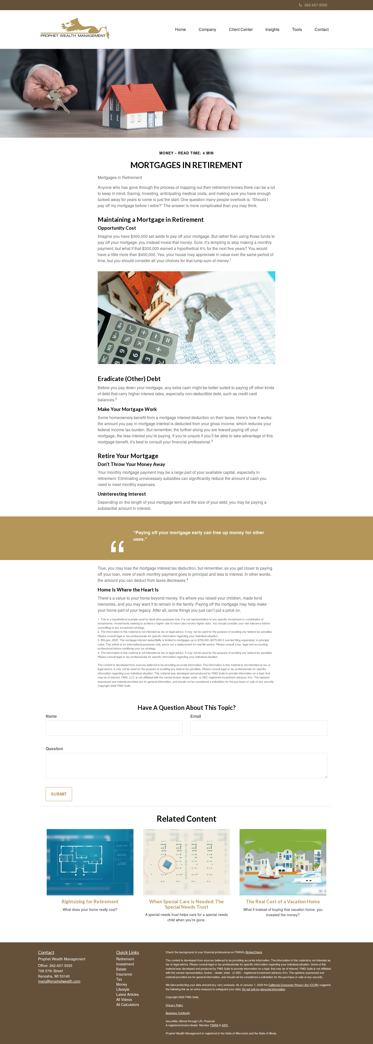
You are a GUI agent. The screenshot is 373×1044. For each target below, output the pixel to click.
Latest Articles (127, 994)
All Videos (124, 999)
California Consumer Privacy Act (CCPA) (293, 985)
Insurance (124, 974)
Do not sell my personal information (263, 989)
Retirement (125, 958)
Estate (121, 968)
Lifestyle (122, 989)
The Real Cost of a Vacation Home (283, 901)
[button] (207, 29)
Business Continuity (178, 1013)
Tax (119, 979)
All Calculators (127, 1004)
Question (54, 748)
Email (195, 716)
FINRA (214, 1025)
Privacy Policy (174, 1005)
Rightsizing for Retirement (90, 901)
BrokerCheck (254, 952)
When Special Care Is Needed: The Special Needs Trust (186, 904)
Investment (125, 963)
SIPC (225, 1025)
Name (51, 716)
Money (121, 984)
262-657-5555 (315, 4)
